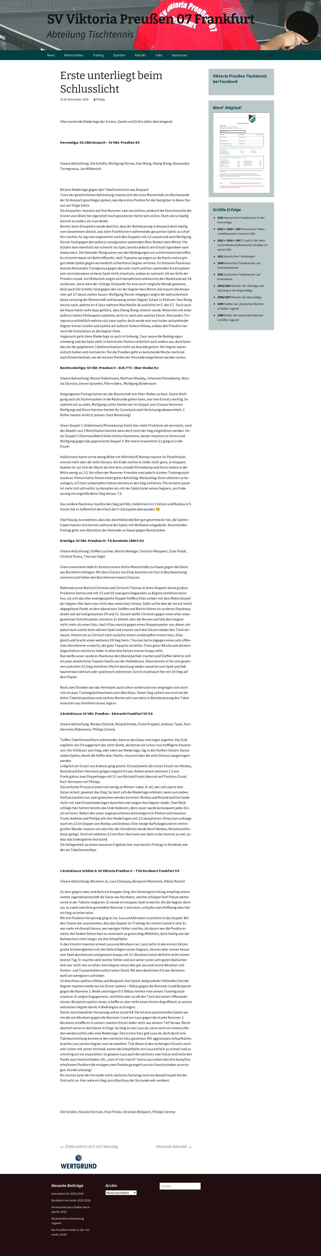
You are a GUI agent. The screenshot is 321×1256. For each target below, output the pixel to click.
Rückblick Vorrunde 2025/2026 (70, 1200)
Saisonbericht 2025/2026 (67, 1194)
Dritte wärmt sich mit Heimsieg (89, 1146)
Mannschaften (73, 55)
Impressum (179, 55)
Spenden (119, 55)
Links (158, 55)
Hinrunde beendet (174, 1146)
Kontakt (140, 55)
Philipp (100, 99)
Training (98, 55)
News (51, 55)
